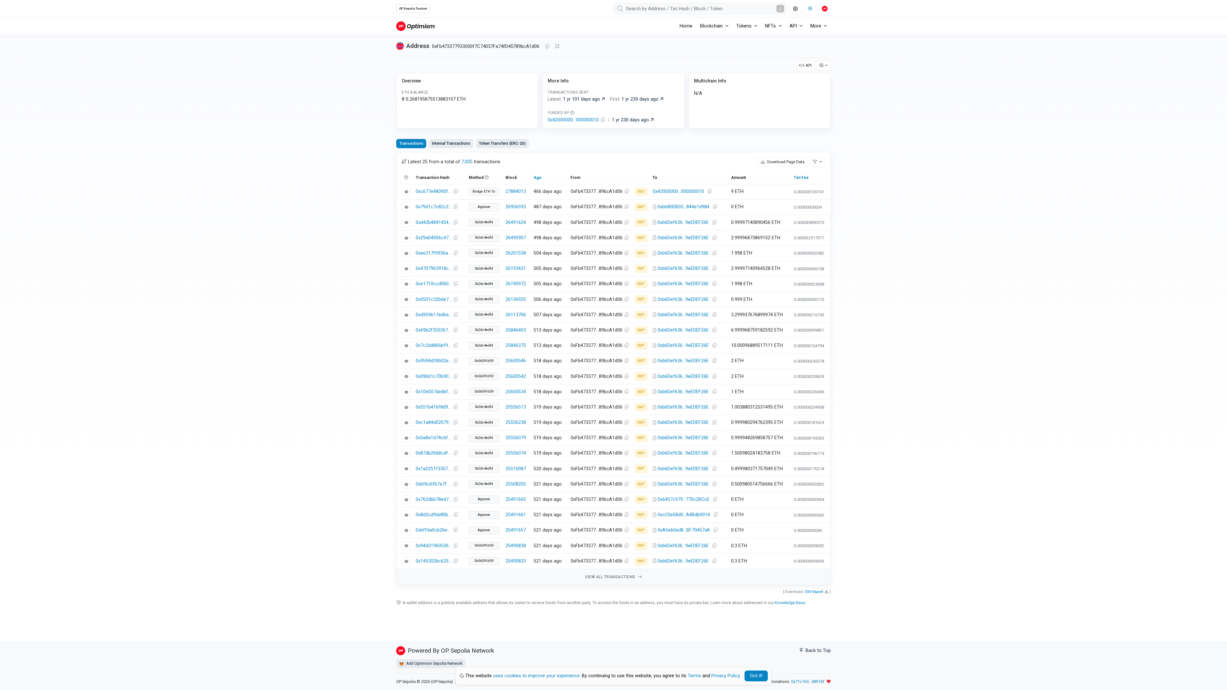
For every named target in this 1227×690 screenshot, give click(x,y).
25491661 (515, 515)
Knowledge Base (790, 602)
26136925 (515, 299)
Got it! (756, 675)
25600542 (515, 376)
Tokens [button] (744, 26)
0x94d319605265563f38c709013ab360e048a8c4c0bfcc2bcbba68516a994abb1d (433, 545)
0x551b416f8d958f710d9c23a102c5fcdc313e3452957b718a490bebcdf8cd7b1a (433, 407)
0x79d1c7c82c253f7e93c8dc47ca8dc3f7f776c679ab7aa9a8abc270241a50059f (433, 207)
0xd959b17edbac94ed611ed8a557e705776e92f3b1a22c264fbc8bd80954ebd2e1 (433, 315)
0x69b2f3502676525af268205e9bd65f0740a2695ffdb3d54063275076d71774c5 (433, 330)
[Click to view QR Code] (557, 46)
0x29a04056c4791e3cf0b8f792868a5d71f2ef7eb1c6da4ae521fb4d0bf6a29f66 (433, 238)
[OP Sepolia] (415, 26)
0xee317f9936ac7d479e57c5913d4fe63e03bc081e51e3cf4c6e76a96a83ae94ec (433, 253)
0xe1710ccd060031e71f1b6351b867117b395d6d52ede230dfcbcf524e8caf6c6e (433, 284)
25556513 (515, 407)
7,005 (467, 162)
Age (538, 177)
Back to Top (817, 650)
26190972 (515, 284)
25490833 (515, 561)
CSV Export (814, 591)
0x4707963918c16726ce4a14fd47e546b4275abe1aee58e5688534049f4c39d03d (433, 268)
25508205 (515, 484)
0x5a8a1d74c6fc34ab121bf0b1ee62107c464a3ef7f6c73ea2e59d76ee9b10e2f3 (433, 438)
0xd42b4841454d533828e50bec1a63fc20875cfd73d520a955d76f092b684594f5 (433, 222)
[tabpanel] (613, 369)
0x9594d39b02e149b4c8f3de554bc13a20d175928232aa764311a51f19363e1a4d (433, 361)
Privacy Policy (725, 675)
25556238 (515, 422)
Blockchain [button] (711, 26)
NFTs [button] (770, 26)
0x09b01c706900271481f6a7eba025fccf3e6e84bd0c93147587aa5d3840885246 (433, 376)
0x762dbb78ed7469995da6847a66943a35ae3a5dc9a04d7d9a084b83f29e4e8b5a (433, 499)
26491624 (515, 222)
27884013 (515, 191)
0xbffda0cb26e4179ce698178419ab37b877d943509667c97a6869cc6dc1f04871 (433, 530)
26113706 (515, 315)
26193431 (515, 268)
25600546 (515, 361)
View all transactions (611, 577)
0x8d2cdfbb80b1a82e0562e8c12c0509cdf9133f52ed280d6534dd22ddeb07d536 (433, 515)
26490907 (515, 238)
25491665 (515, 499)
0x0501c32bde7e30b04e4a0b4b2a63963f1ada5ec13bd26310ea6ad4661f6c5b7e (433, 299)
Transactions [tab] (411, 143)
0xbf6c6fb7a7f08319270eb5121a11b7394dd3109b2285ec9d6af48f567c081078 (433, 484)
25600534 (515, 392)
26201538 (515, 253)
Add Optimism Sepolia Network (433, 663)
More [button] (815, 26)
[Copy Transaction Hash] (456, 191)
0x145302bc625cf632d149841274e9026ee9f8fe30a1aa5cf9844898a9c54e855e (433, 561)
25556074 (515, 453)
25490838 (515, 545)
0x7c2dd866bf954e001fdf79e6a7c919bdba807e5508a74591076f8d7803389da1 (433, 345)
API (809, 65)
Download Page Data (785, 161)
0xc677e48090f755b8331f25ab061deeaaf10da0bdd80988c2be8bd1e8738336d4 (433, 191)
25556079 (515, 438)
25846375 (515, 345)
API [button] (793, 26)
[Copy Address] (547, 46)
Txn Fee (801, 177)
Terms (694, 675)
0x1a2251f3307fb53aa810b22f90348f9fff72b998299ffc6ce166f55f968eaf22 (433, 468)
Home (686, 26)
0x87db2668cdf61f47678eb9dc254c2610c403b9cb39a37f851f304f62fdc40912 (433, 453)
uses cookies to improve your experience (536, 675)
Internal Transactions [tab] (451, 143)
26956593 (515, 207)
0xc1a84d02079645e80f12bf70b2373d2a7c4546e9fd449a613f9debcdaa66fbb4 (433, 422)
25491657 (515, 530)
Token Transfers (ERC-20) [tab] (502, 143)
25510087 (515, 468)
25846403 (515, 330)
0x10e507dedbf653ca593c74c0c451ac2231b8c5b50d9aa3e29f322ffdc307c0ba (433, 392)
